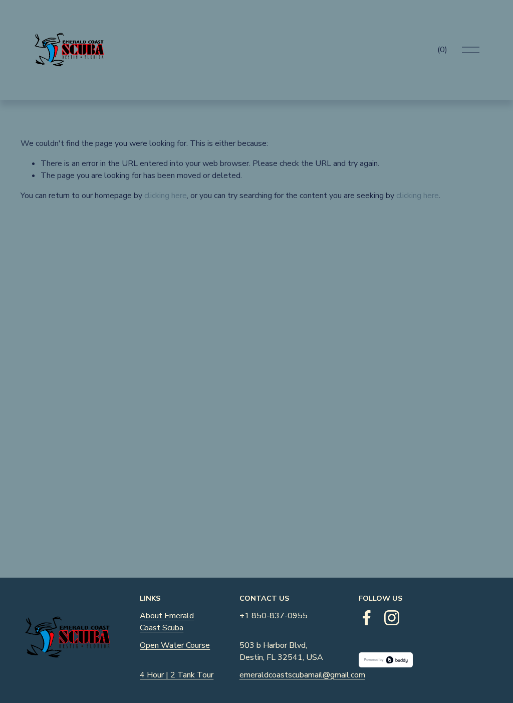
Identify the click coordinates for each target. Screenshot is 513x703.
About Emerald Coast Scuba (167, 621)
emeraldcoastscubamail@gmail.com (302, 674)
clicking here (165, 195)
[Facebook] (367, 618)
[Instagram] (392, 618)
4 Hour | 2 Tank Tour (176, 674)
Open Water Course (175, 645)
